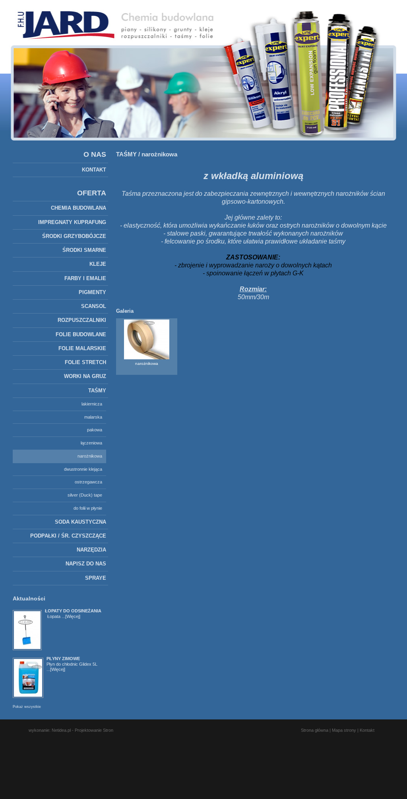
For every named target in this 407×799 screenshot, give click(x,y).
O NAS (94, 154)
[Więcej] (72, 616)
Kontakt (367, 730)
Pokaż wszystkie (27, 707)
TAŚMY (126, 154)
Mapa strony (344, 730)
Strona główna (314, 730)
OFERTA (91, 193)
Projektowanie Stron (94, 730)
